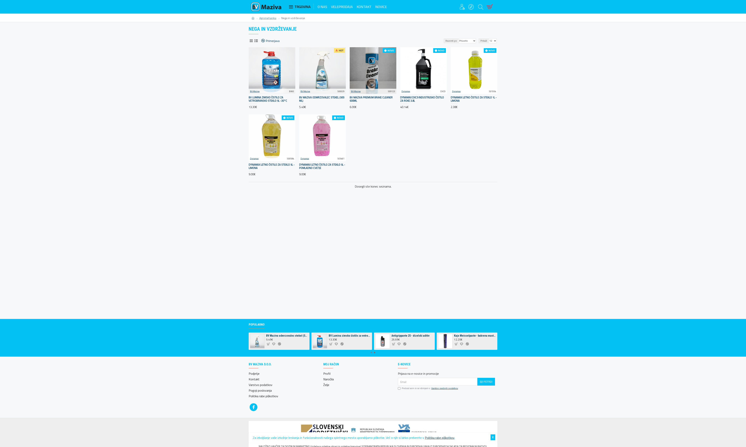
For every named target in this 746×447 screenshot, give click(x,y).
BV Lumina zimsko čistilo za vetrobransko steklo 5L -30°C (268, 99)
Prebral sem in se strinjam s (430, 388)
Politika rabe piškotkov (439, 437)
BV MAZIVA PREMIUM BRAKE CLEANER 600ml (371, 99)
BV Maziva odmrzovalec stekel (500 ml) (321, 99)
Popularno (257, 324)
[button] (371, 352)
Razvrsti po (451, 41)
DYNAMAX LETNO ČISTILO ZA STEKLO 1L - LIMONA (474, 99)
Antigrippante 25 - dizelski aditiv (410, 335)
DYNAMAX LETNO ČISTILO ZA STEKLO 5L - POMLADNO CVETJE (322, 166)
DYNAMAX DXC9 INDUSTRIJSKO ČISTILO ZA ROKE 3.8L (422, 99)
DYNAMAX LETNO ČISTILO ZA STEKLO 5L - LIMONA (272, 166)
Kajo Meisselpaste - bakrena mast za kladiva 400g (475, 335)
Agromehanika (267, 18)
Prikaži (483, 41)
